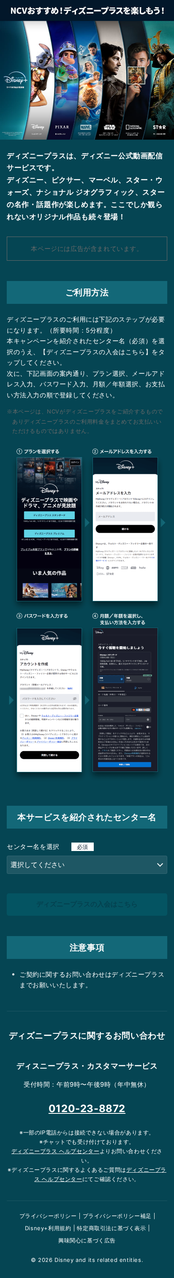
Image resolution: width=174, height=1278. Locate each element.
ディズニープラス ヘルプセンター (55, 1151)
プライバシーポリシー (48, 1215)
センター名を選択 (47, 847)
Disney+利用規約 (48, 1228)
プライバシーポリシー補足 (117, 1215)
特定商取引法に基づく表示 (111, 1228)
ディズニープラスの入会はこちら (87, 904)
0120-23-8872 (87, 1108)
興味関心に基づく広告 (87, 1240)
